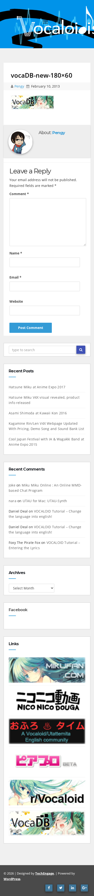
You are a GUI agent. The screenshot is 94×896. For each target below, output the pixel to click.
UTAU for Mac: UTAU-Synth (45, 501)
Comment (19, 194)
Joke (12, 485)
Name (15, 253)
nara (12, 501)
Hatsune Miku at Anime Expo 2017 (37, 387)
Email (15, 277)
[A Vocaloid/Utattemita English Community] (47, 731)
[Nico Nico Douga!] (47, 700)
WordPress (12, 879)
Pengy (19, 86)
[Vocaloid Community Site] (47, 761)
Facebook (18, 610)
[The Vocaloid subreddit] (47, 792)
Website (16, 301)
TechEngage (44, 873)
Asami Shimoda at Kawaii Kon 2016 (38, 413)
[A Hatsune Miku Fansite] (47, 669)
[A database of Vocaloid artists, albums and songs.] (47, 823)
